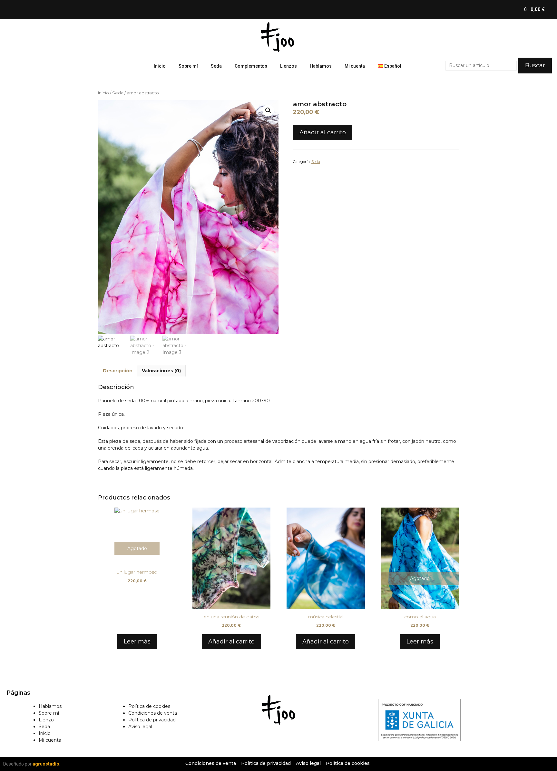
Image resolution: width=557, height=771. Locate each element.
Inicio (160, 66)
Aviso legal (140, 726)
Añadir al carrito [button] (231, 641)
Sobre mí (188, 66)
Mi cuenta (355, 66)
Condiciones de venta (152, 713)
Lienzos (288, 66)
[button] (268, 110)
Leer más (137, 641)
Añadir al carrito (322, 132)
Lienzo (46, 720)
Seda (216, 66)
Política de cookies (149, 706)
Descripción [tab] (117, 371)
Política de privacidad (152, 720)
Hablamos (321, 66)
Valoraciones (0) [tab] (161, 371)
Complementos (251, 66)
